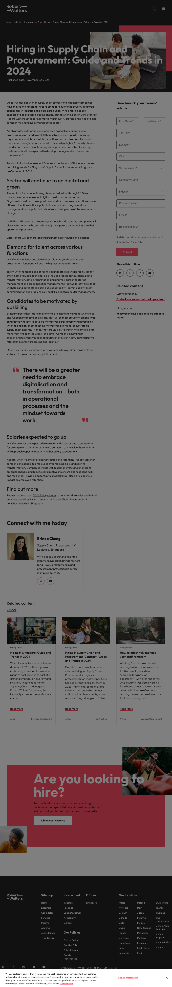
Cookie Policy (66, 983)
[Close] (166, 977)
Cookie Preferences (128, 977)
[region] (86, 978)
